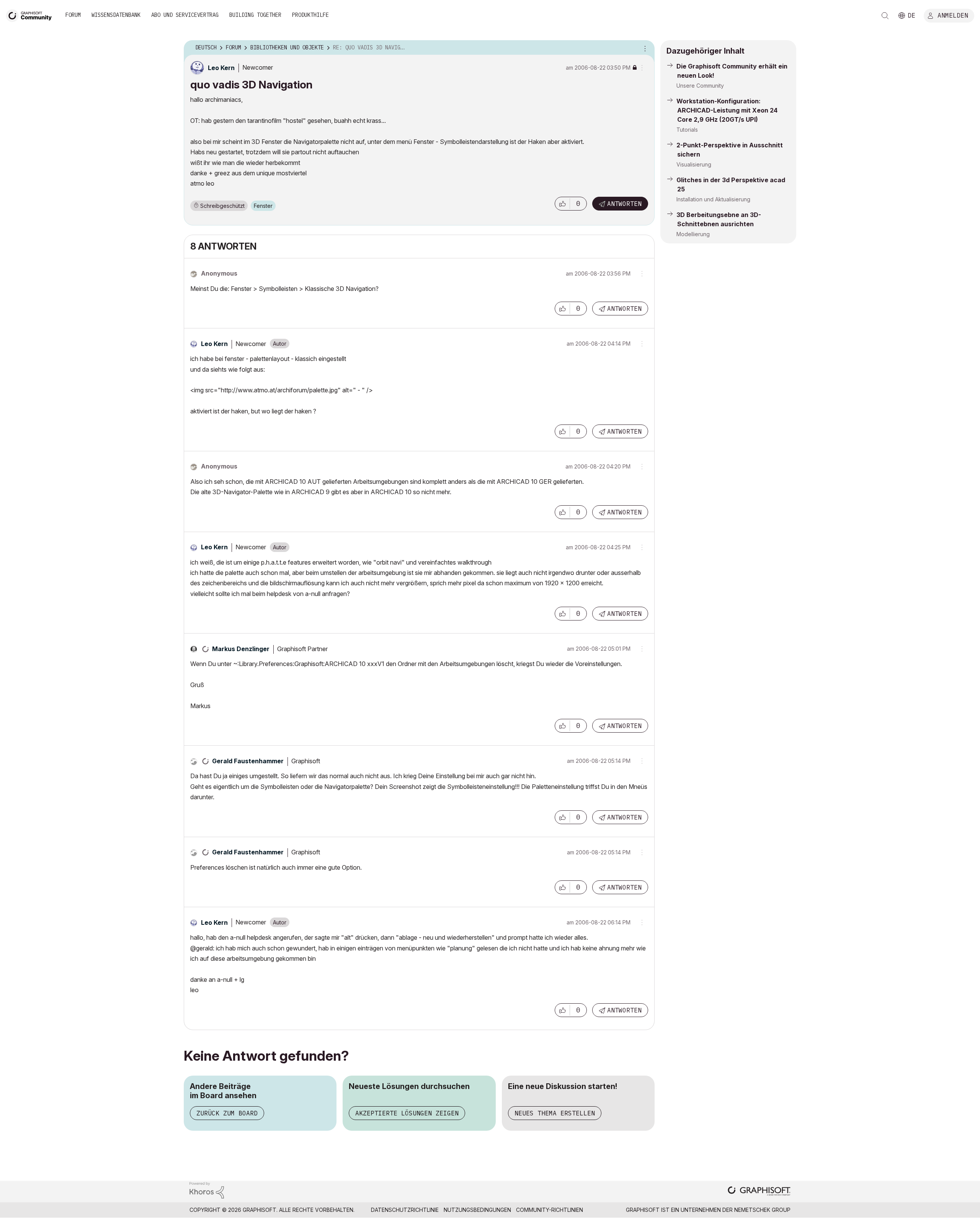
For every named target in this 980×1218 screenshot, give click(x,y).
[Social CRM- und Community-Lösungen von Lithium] (206, 1189)
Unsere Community (700, 85)
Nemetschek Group (762, 1210)
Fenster (263, 205)
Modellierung (693, 234)
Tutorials (687, 129)
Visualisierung (693, 164)
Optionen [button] (644, 48)
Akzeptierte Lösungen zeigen (407, 1113)
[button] (562, 203)
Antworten (624, 203)
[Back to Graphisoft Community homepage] (31, 14)
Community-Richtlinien (549, 1210)
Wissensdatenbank (115, 14)
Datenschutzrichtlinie (405, 1210)
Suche (885, 16)
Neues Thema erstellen (554, 1113)
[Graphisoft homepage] (759, 1191)
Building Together (255, 14)
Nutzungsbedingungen (477, 1210)
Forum (73, 14)
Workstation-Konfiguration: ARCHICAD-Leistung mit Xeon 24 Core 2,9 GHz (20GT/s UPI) (726, 110)
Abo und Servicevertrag (185, 14)
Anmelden (953, 15)
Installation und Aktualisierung (713, 199)
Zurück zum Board (227, 1113)
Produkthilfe (310, 14)
